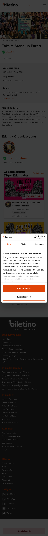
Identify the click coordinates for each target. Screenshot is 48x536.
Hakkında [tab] (39, 244)
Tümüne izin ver (24, 288)
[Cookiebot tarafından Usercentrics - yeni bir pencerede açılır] (34, 237)
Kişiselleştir (22, 297)
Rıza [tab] (9, 244)
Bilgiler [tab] (24, 244)
